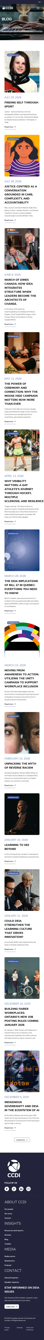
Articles (8, 1235)
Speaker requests (12, 1282)
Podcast (8, 1265)
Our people (9, 1209)
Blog (6, 1239)
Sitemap (20, 1327)
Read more (9, 127)
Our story (8, 1213)
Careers (8, 1218)
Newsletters (10, 1261)
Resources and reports (14, 1230)
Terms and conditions (29, 1329)
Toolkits (8, 1244)
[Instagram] (28, 1189)
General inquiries (11, 1278)
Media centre (10, 1256)
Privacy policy (7, 1329)
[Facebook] (14, 1189)
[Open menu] (38, 8)
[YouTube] (7, 1189)
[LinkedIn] (21, 1189)
